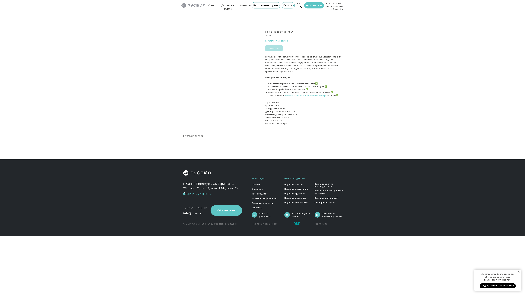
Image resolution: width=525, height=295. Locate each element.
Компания (257, 189)
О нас (211, 5)
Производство (260, 193)
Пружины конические (296, 202)
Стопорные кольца (324, 202)
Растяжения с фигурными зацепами (328, 191)
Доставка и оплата (262, 203)
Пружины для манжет (326, 198)
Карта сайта (321, 223)
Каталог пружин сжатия (276, 40)
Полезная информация (264, 198)
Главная (256, 184)
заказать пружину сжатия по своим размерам (306, 95)
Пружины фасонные (295, 198)
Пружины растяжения (296, 189)
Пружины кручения (294, 193)
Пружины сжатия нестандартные (323, 185)
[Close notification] (518, 271)
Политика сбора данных (264, 223)
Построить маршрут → (197, 193)
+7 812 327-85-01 (334, 3)
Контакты (245, 5)
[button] (314, 5)
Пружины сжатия (293, 184)
